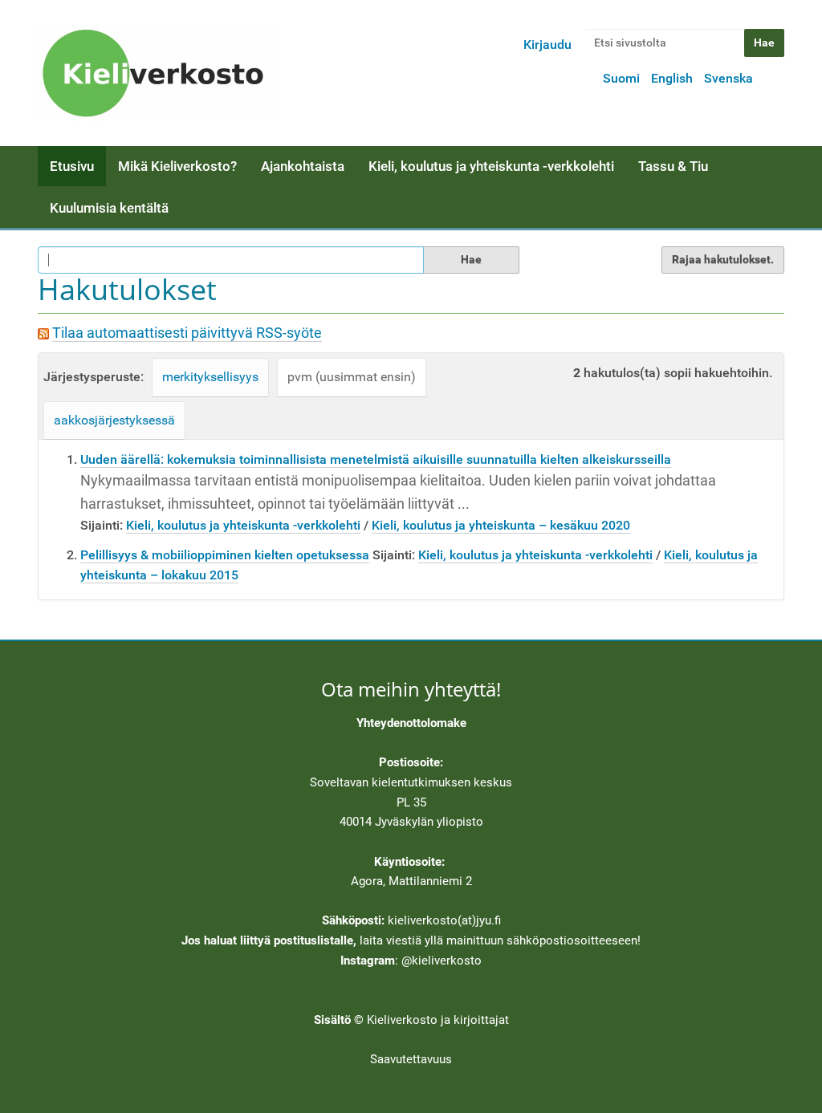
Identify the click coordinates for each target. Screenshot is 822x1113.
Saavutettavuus (411, 1059)
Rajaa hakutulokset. (723, 259)
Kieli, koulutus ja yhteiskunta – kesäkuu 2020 (501, 525)
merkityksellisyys (210, 376)
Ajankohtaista (302, 166)
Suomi (621, 78)
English (672, 78)
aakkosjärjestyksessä (114, 420)
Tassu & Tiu (673, 166)
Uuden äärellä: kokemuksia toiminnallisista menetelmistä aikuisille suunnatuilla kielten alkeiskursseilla (375, 459)
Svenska (728, 78)
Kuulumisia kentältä (109, 208)
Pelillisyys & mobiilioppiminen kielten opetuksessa (224, 555)
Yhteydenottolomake (411, 723)
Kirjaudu (547, 44)
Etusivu (72, 166)
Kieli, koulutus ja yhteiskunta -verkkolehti (491, 166)
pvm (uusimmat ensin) (351, 376)
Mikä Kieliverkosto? (177, 166)
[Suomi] (158, 73)
